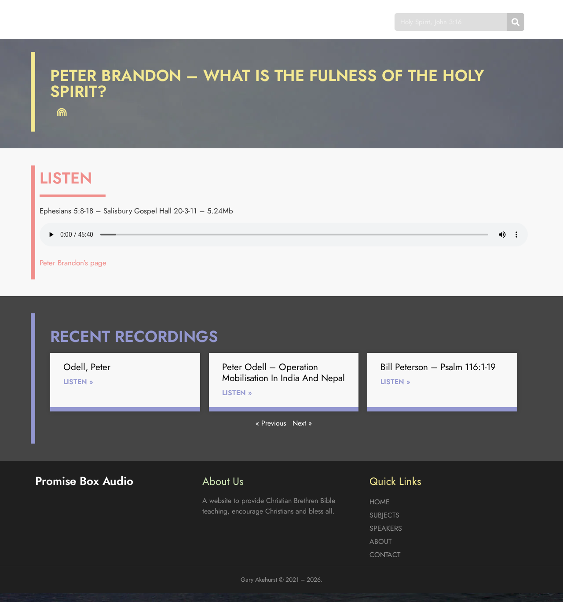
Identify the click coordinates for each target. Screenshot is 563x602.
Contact (345, 22)
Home (155, 22)
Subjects (200, 22)
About (299, 22)
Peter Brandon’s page (73, 262)
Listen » (78, 382)
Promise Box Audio (67, 21)
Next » (302, 423)
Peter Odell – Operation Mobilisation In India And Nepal (283, 372)
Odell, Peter (86, 367)
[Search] (515, 22)
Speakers (252, 22)
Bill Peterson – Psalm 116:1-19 (438, 367)
